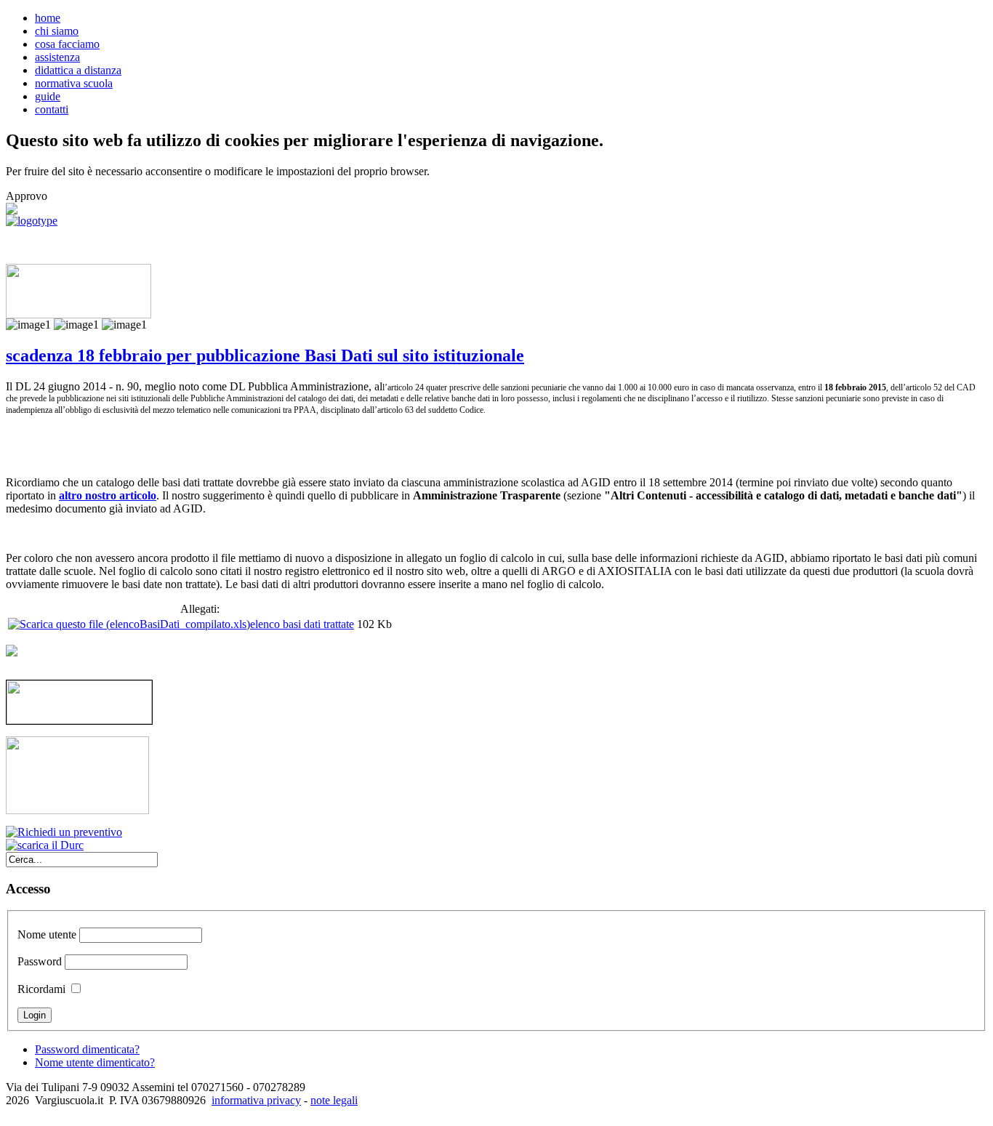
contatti (51, 109)
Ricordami (41, 989)
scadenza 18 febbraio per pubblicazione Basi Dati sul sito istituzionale (265, 355)
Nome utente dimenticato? (95, 1062)
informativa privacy (256, 1100)
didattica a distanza (78, 70)
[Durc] (45, 845)
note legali (334, 1100)
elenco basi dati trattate (302, 624)
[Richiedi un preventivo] (64, 832)
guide (47, 96)
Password (39, 961)
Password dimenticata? (87, 1049)
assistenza (57, 57)
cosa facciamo (67, 44)
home (47, 18)
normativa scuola (74, 83)
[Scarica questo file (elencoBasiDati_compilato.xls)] (129, 624)
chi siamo (57, 31)
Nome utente (46, 934)
